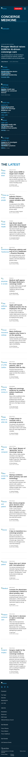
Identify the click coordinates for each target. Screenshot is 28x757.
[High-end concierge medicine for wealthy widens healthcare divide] (4, 391)
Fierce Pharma (4, 728)
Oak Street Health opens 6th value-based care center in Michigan (18, 225)
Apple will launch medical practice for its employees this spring (18, 306)
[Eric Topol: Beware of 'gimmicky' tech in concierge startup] (4, 452)
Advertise (3, 697)
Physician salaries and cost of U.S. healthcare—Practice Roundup (17, 251)
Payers (11, 221)
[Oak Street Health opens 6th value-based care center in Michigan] (4, 228)
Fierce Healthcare (5, 733)
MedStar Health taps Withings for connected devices (9, 90)
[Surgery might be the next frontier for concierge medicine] (4, 651)
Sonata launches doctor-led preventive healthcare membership (9, 73)
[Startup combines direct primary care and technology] (5, 477)
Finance (11, 278)
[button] (25, 9)
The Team (3, 695)
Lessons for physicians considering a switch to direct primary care (18, 591)
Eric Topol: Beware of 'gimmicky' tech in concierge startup (17, 450)
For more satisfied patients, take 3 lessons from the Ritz (17, 365)
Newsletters (4, 711)
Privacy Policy (4, 754)
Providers (12, 386)
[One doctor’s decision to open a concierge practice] (4, 617)
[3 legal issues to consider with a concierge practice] (4, 421)
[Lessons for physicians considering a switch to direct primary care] (4, 588)
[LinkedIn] (2, 687)
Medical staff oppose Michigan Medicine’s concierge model (17, 282)
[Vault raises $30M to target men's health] (4, 176)
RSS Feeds (4, 717)
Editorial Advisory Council (7, 719)
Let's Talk (3, 703)
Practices (12, 194)
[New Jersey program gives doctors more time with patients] (4, 504)
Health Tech (12, 170)
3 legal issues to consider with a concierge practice (16, 420)
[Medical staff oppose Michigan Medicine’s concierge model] (4, 285)
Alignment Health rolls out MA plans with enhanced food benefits (9, 126)
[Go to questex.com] (5, 748)
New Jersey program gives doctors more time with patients (17, 505)
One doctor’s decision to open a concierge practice (17, 618)
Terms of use (23, 751)
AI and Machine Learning (7, 44)
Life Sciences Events (6, 742)
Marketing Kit (4, 700)
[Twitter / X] (8, 687)
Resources (3, 714)
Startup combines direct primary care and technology (18, 476)
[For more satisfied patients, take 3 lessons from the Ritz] (4, 365)
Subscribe (18, 8)
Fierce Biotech (4, 731)
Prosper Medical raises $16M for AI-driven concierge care (13, 49)
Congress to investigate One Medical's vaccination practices (9, 144)
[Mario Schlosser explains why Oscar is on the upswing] (4, 334)
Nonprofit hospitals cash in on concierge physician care (8, 108)
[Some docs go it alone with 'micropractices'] (4, 563)
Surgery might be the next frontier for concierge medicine (17, 652)
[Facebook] (5, 687)
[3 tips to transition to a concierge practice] (4, 530)
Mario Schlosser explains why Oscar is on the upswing (17, 333)
